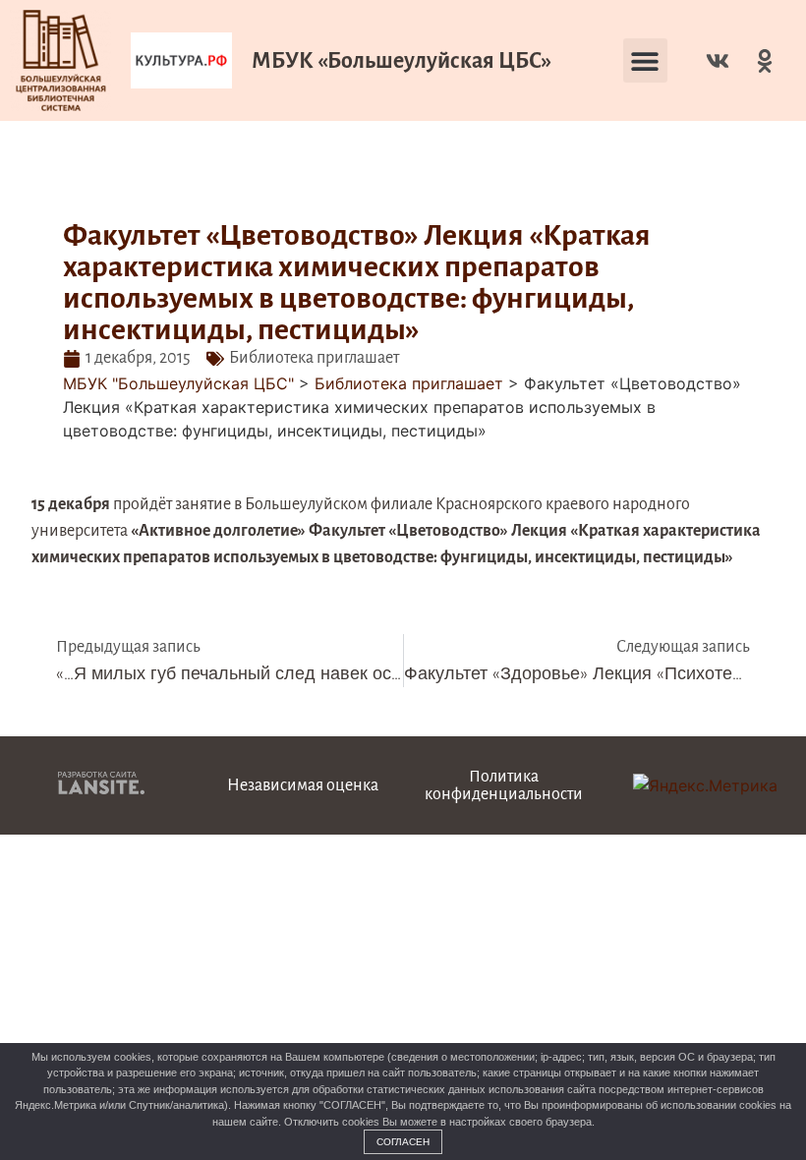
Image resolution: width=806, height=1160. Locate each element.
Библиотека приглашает (314, 358)
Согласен (403, 1141)
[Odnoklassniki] (764, 61)
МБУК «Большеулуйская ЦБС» (401, 61)
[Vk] (717, 61)
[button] (645, 60)
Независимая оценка (302, 785)
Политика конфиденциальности (504, 785)
